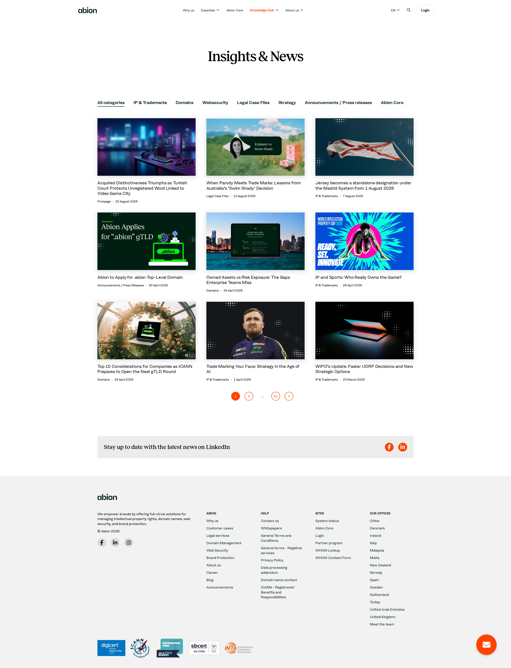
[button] (289, 396)
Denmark (377, 528)
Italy (373, 543)
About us (213, 565)
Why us (188, 10)
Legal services (217, 535)
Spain (374, 580)
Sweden (376, 587)
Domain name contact (279, 580)
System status (327, 521)
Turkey (375, 602)
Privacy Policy (272, 560)
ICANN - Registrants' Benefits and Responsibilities (278, 592)
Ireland (375, 535)
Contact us (270, 521)
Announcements (219, 587)
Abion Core (234, 10)
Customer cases (219, 528)
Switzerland (379, 595)
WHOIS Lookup (327, 550)
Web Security (217, 550)
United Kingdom (382, 617)
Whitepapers (271, 528)
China (374, 521)
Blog (209, 580)
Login (425, 10)
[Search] (409, 10)
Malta (374, 558)
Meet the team (382, 624)
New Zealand (380, 565)
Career (212, 572)
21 (276, 396)
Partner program (329, 543)
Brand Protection (220, 558)
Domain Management (224, 543)
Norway (376, 572)
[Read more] (146, 161)
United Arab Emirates (387, 609)
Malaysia (377, 550)
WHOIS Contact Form (333, 558)
